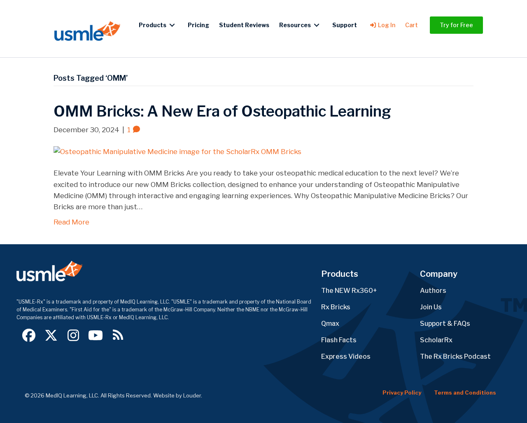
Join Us (431, 307)
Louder (192, 395)
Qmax (330, 323)
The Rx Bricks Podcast (455, 356)
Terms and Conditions (465, 392)
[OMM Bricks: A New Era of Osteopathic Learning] (177, 151)
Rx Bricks (335, 307)
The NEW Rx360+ (349, 290)
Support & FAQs (445, 323)
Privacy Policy (401, 392)
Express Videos (346, 356)
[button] (29, 335)
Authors (433, 290)
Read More (71, 222)
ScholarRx (436, 340)
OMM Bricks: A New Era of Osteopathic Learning (222, 111)
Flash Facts (339, 340)
